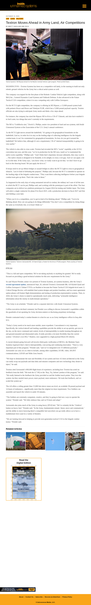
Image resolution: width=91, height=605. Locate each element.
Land (13, 19)
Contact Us (29, 597)
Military (19, 19)
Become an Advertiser (52, 597)
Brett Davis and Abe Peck (18, 26)
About (21, 597)
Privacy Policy (67, 597)
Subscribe (39, 597)
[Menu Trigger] (84, 6)
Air (7, 19)
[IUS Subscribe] (18, 589)
